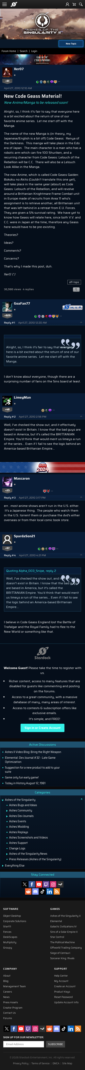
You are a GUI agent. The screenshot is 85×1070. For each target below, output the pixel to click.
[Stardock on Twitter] (24, 884)
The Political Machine (62, 942)
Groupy (7, 948)
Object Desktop (12, 916)
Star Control (57, 937)
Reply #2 (10, 417)
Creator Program (12, 1008)
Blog (5, 981)
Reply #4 (10, 555)
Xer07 (19, 69)
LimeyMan (22, 397)
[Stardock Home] (14, 4)
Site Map (67, 1063)
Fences (7, 932)
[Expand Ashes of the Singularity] (3, 800)
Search (23, 51)
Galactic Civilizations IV (63, 927)
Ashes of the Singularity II (65, 916)
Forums (7, 1018)
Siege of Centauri (60, 953)
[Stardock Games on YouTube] (38, 884)
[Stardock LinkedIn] (49, 891)
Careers (7, 992)
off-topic (74, 282)
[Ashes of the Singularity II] (42, 24)
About (6, 976)
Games (55, 909)
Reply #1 (9, 323)
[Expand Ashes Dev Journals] (7, 816)
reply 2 (51, 570)
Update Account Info (66, 1002)
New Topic (71, 43)
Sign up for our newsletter (23, 1037)
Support (60, 969)
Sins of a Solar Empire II (64, 932)
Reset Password (63, 997)
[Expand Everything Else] (3, 866)
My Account (61, 981)
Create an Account (65, 986)
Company (10, 969)
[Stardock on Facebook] (31, 884)
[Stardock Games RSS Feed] (56, 891)
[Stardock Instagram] (53, 884)
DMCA (56, 1063)
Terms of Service (40, 1063)
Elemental (56, 921)
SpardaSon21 (24, 536)
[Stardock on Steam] (60, 884)
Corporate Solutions (14, 921)
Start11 (7, 927)
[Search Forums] (81, 4)
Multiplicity (9, 942)
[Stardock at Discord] (35, 891)
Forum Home (9, 51)
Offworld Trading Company (66, 948)
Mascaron (22, 478)
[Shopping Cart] (74, 4)
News (6, 997)
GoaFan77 (22, 303)
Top (81, 322)
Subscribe (55, 1044)
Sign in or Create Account (42, 727)
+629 (7, 315)
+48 (7, 409)
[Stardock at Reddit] (28, 891)
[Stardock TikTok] (42, 891)
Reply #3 (10, 498)
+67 (7, 548)
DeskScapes (10, 937)
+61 (7, 81)
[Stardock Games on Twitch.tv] (46, 884)
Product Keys (62, 992)
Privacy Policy (20, 1063)
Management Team (14, 986)
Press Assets (10, 1002)
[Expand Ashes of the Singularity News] (7, 854)
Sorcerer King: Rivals (62, 958)
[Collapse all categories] (81, 799)
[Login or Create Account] (67, 4)
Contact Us (9, 1013)
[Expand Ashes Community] (7, 811)
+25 (7, 490)
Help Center (61, 976)
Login (34, 51)
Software (10, 909)
